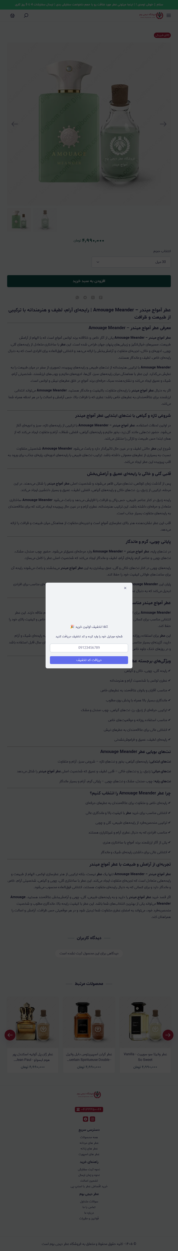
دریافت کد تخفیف (89, 660)
